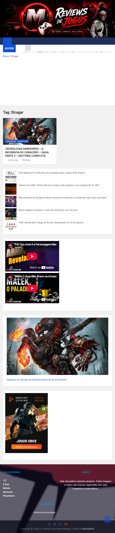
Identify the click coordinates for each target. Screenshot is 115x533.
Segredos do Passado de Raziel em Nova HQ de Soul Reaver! (37, 379)
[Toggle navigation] (15, 40)
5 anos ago (13, 160)
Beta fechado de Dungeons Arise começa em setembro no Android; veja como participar (62, 197)
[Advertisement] (57, 81)
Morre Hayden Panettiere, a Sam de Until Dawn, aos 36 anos (48, 210)
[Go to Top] (108, 520)
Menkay (26, 160)
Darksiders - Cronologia (17, 141)
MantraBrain (88, 528)
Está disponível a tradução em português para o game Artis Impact (52, 172)
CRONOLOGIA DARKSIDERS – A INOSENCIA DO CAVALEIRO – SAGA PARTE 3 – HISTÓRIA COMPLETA (27, 152)
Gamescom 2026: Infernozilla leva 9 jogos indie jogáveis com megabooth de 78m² (59, 185)
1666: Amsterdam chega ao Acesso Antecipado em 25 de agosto (51, 222)
